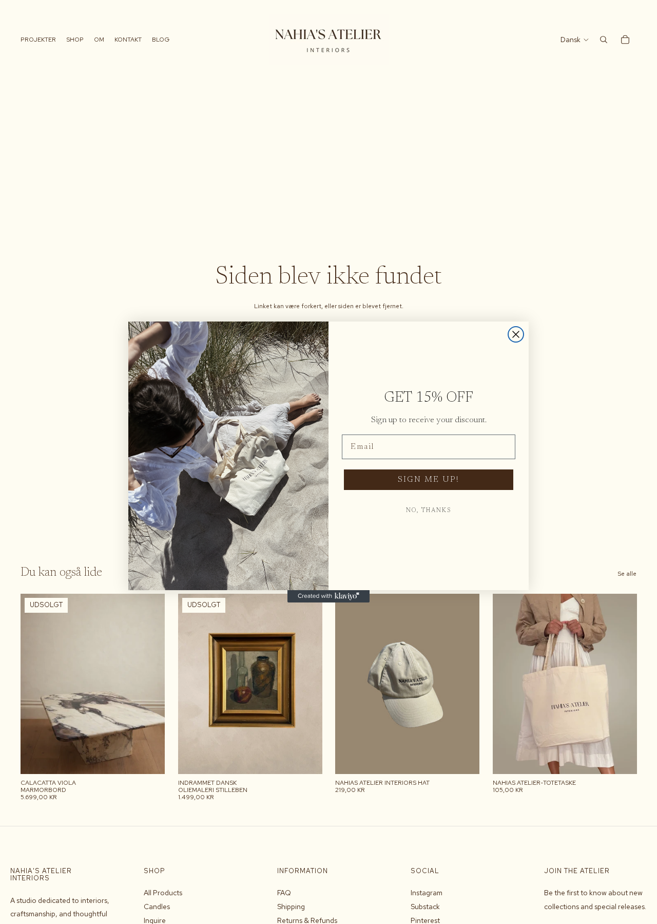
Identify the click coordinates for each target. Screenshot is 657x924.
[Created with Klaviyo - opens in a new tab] (328, 596)
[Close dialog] (516, 334)
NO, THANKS (428, 510)
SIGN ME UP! (428, 480)
